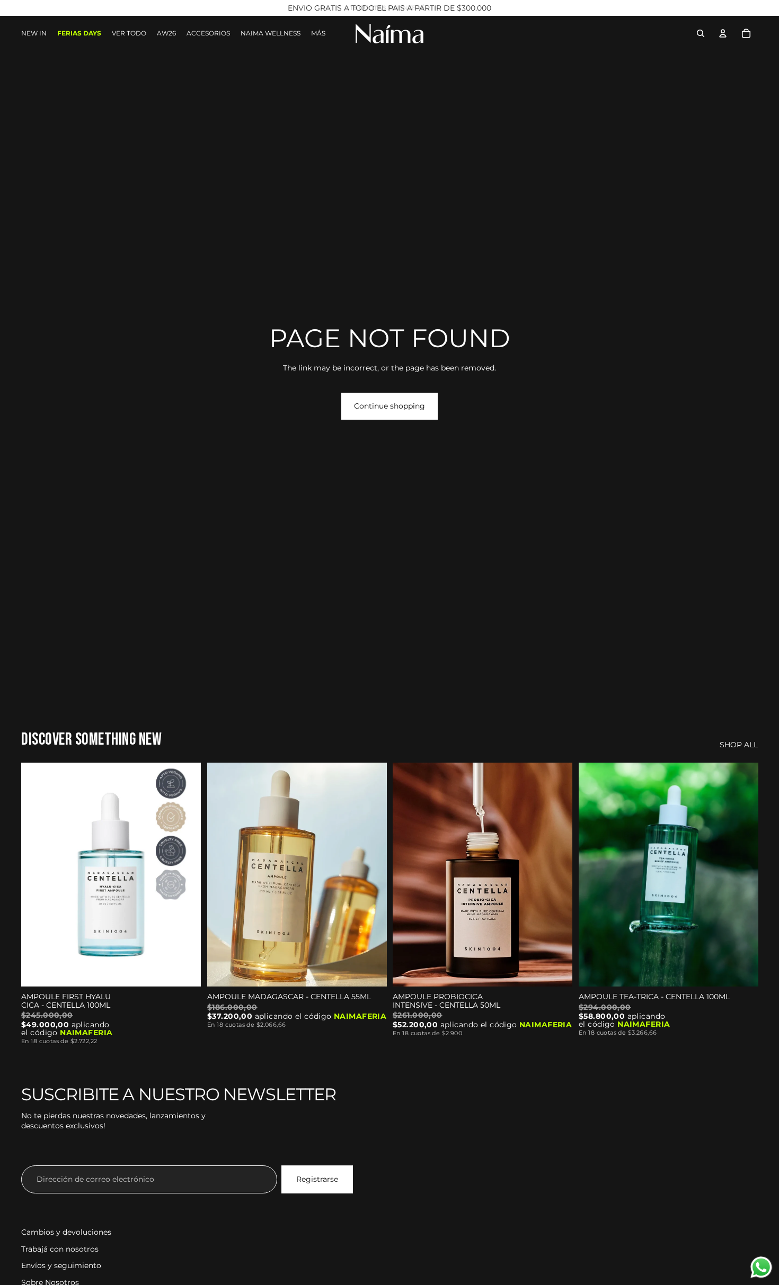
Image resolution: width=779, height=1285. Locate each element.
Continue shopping (389, 406)
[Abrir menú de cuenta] (722, 33)
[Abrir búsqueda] (700, 33)
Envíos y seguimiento (61, 1265)
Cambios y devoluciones (66, 1232)
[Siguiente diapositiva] (185, 874)
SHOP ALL (739, 744)
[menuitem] (318, 33)
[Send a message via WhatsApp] (761, 1267)
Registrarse (317, 1179)
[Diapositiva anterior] (37, 874)
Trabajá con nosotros (60, 1249)
